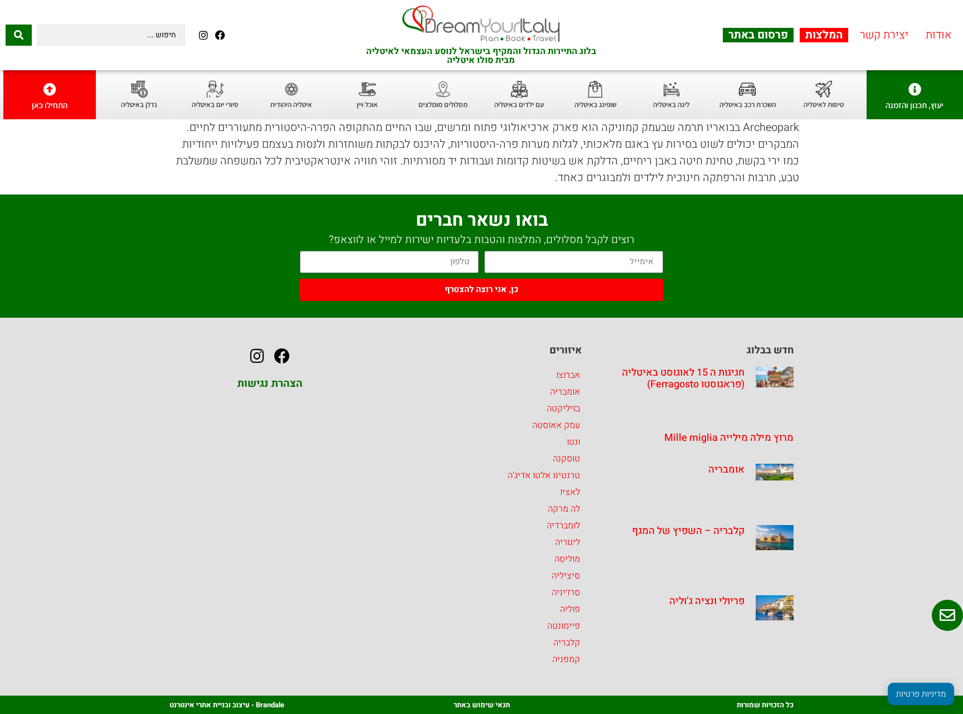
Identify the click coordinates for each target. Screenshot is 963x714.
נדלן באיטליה (139, 104)
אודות (939, 35)
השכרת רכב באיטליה (747, 104)
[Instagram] (203, 35)
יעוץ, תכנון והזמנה (914, 105)
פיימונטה (563, 626)
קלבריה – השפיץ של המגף (688, 530)
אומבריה (726, 469)
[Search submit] (19, 35)
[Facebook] (220, 35)
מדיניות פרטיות (921, 694)
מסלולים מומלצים (443, 104)
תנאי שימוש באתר (482, 705)
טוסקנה (566, 458)
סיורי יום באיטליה (215, 104)
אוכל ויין (367, 104)
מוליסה (567, 559)
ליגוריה (567, 542)
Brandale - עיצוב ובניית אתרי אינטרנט (226, 705)
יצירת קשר (884, 35)
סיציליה (566, 575)
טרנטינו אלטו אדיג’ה (544, 475)
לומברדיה (563, 525)
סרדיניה (566, 592)
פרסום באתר (758, 35)
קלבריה (566, 642)
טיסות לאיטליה (824, 104)
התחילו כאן (49, 105)
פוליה (570, 609)
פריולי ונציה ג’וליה (707, 601)
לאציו (570, 492)
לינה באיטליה (671, 104)
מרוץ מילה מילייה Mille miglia (729, 437)
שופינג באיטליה (595, 104)
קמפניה (566, 659)
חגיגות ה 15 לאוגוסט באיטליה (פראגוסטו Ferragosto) (683, 378)
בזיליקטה (563, 408)
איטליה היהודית (291, 104)
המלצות (824, 35)
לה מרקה (564, 509)
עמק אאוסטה (556, 425)
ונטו (573, 442)
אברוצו (568, 375)
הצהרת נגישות (270, 383)
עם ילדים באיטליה (519, 104)
